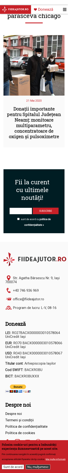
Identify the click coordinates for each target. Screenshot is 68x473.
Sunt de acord (12, 467)
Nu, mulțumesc (38, 467)
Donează (45, 9)
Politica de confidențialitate (26, 426)
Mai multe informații (56, 459)
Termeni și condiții (19, 420)
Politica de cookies (20, 433)
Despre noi (18, 404)
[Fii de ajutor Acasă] (15, 9)
